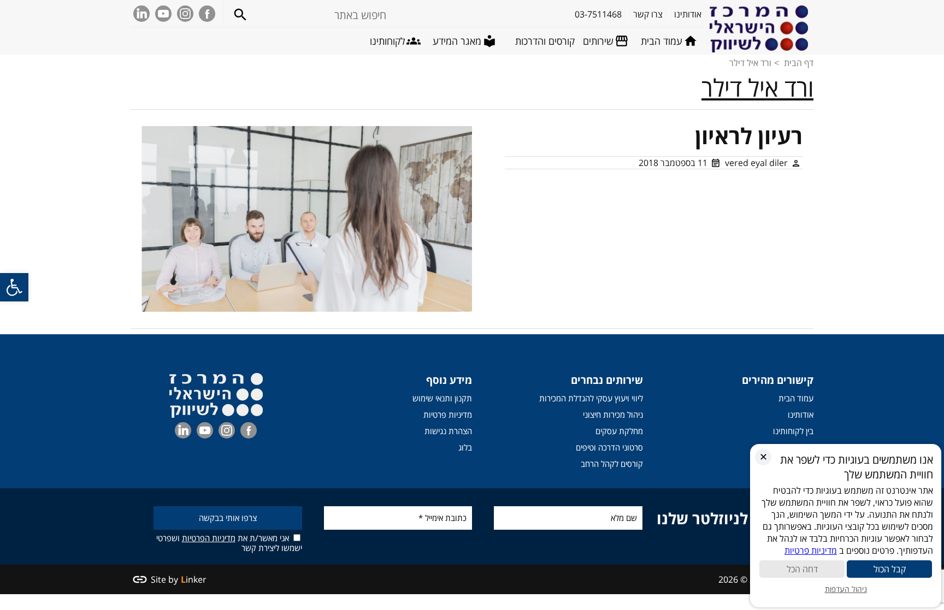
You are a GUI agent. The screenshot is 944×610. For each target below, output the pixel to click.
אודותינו (800, 414)
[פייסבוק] (207, 13)
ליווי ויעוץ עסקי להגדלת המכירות (591, 398)
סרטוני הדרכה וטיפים (609, 447)
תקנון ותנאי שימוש (442, 398)
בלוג (465, 447)
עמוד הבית (795, 398)
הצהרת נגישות (448, 430)
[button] (14, 287)
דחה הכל (802, 569)
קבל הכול (890, 569)
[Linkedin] (141, 13)
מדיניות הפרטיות (208, 537)
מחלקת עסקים (619, 430)
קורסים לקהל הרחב (612, 463)
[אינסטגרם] (185, 13)
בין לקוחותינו (793, 430)
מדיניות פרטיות (447, 414)
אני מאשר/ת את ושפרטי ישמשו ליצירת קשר (229, 542)
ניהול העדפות (846, 589)
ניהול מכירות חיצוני (613, 414)
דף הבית (798, 63)
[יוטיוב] (163, 13)
